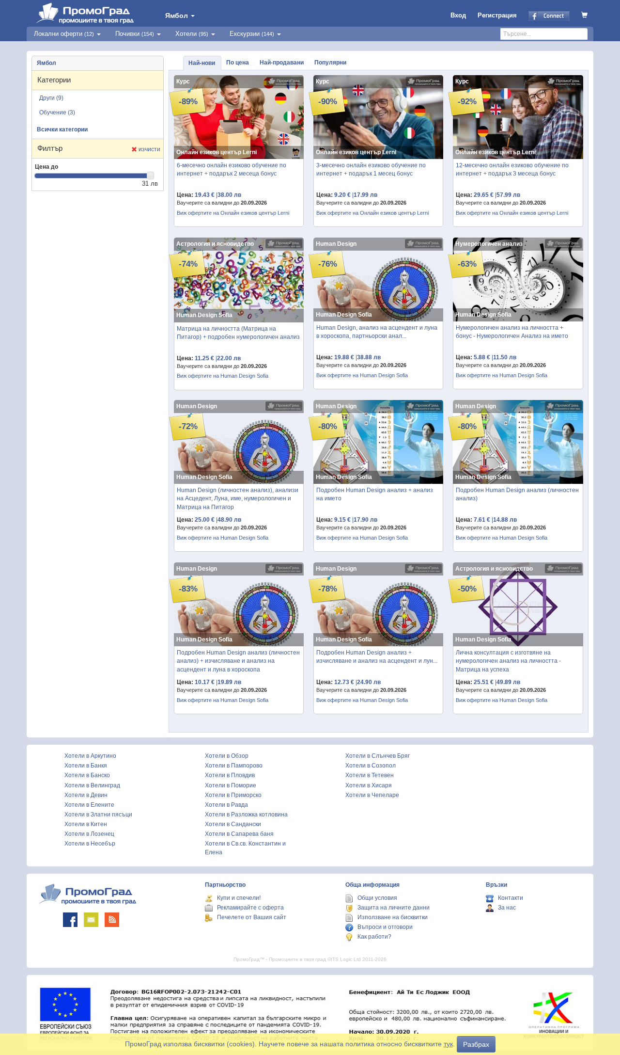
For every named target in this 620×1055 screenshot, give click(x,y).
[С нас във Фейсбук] (70, 919)
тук (448, 1044)
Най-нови (201, 63)
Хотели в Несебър (89, 843)
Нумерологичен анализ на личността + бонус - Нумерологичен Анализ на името (512, 331)
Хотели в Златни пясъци (98, 814)
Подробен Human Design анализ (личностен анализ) (517, 494)
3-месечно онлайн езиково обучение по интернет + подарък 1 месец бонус (371, 169)
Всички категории (62, 129)
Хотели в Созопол (370, 765)
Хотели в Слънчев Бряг (377, 755)
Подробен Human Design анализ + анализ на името (374, 494)
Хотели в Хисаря (368, 785)
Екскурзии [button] (252, 33)
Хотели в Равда (226, 804)
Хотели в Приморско (233, 795)
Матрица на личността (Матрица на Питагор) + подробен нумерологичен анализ (238, 332)
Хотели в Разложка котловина (246, 814)
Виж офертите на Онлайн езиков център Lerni (233, 213)
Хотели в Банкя (85, 765)
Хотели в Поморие (230, 785)
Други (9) (51, 98)
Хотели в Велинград (92, 785)
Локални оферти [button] (64, 33)
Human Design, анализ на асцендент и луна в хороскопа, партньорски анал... (376, 331)
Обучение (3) (57, 112)
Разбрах (476, 1044)
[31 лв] (151, 175)
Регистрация (497, 15)
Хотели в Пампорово (234, 765)
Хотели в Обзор (226, 755)
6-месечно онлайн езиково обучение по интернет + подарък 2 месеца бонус (231, 169)
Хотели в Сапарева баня (239, 834)
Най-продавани (282, 62)
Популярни (330, 62)
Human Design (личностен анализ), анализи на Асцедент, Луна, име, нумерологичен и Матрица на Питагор (237, 498)
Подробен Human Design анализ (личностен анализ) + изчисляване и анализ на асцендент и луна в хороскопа (238, 660)
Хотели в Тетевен (369, 775)
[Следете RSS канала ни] (112, 919)
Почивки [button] (134, 33)
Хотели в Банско (87, 775)
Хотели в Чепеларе (372, 795)
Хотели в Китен (85, 824)
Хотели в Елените (89, 804)
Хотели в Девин (86, 795)
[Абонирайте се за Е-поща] (91, 919)
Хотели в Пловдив (230, 775)
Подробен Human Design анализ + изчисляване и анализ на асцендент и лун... (376, 656)
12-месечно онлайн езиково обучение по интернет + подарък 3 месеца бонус (512, 169)
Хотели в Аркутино (90, 755)
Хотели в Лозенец (89, 834)
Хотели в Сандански (233, 824)
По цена (237, 62)
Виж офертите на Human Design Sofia (222, 376)
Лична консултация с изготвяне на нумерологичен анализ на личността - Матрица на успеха (508, 660)
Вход (458, 15)
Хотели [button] (191, 33)
